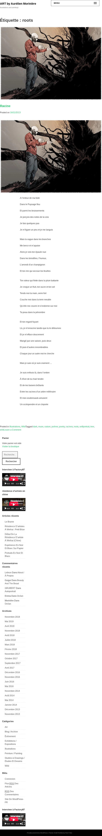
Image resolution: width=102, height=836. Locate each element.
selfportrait (84, 426)
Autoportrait (10, 591)
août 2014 (9, 695)
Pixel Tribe (68, 833)
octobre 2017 (11, 658)
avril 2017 (9, 668)
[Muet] (21, 483)
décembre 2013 (12, 709)
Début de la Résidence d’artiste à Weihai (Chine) (14, 537)
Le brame (9, 522)
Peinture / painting (13, 753)
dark (35, 426)
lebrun (8, 572)
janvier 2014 (11, 705)
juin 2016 (9, 682)
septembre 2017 (12, 663)
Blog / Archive (11, 732)
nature (47, 426)
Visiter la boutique (10, 446)
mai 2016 (9, 686)
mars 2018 (10, 645)
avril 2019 (9, 626)
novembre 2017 (12, 654)
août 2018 (9, 635)
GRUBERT (10, 588)
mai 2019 (9, 621)
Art (6, 727)
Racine (5, 106)
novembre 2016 (12, 677)
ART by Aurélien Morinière (18, 3)
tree (92, 426)
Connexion (10, 779)
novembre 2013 (12, 714)
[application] (14, 479)
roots (76, 426)
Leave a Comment (12, 430)
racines (69, 426)
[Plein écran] (23, 483)
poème (55, 426)
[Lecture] (5, 483)
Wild (23, 426)
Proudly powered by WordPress (37, 833)
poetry (62, 426)
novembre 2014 (12, 691)
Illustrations (14, 426)
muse (40, 426)
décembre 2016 (12, 672)
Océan (20, 596)
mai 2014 (9, 700)
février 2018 (11, 649)
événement (10, 736)
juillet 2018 (10, 640)
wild (2, 430)
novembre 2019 (12, 617)
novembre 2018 (12, 631)
